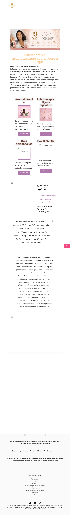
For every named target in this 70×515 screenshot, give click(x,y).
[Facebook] (35, 503)
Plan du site (35, 479)
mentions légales (35, 488)
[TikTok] (30, 503)
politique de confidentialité (35, 490)
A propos (35, 492)
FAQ (34, 481)
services (35, 483)
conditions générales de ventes (35, 486)
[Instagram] (40, 503)
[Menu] (63, 6)
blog (35, 495)
